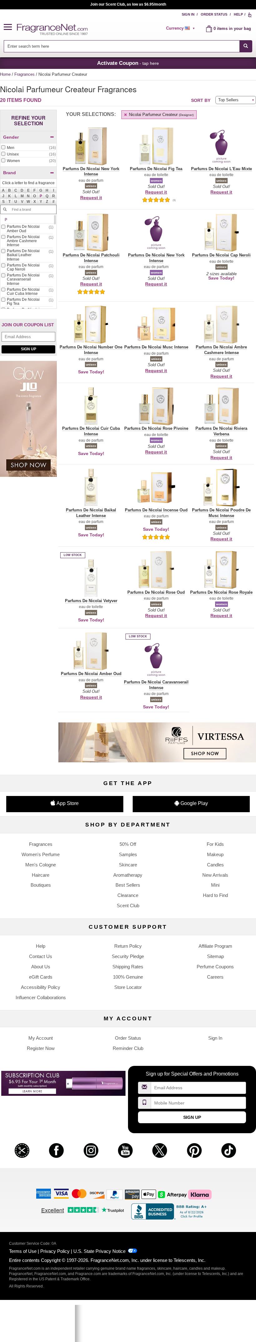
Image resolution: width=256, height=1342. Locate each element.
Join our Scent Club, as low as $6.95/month (128, 4)
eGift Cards (40, 977)
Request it (91, 197)
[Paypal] (114, 1194)
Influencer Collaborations (41, 997)
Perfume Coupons (215, 966)
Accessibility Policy (40, 987)
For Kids (215, 844)
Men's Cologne (40, 864)
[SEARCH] (245, 46)
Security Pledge (128, 956)
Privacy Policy (55, 1251)
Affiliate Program (215, 946)
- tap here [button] (128, 63)
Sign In (188, 14)
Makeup (215, 854)
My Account (40, 1038)
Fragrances (25, 74)
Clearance (127, 895)
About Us (40, 966)
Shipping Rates (127, 966)
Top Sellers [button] (228, 100)
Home (5, 74)
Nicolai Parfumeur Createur (161, 114)
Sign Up (28, 349)
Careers (215, 977)
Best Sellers (128, 885)
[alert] (181, 28)
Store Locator (128, 987)
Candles (215, 864)
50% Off (128, 844)
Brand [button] (9, 172)
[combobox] (128, 46)
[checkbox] (28, 148)
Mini (215, 885)
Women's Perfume (41, 854)
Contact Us (40, 956)
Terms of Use (23, 1251)
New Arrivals (215, 875)
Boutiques (41, 885)
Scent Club (128, 905)
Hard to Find (215, 895)
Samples (128, 854)
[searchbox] (121, 46)
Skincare (128, 864)
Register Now (41, 1048)
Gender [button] (11, 137)
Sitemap (215, 956)
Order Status (214, 14)
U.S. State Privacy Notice (99, 1251)
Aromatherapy (127, 875)
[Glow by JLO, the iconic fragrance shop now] (28, 422)
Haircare (40, 875)
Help (238, 14)
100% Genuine (128, 977)
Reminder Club (128, 1048)
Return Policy (128, 946)
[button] (10, 27)
